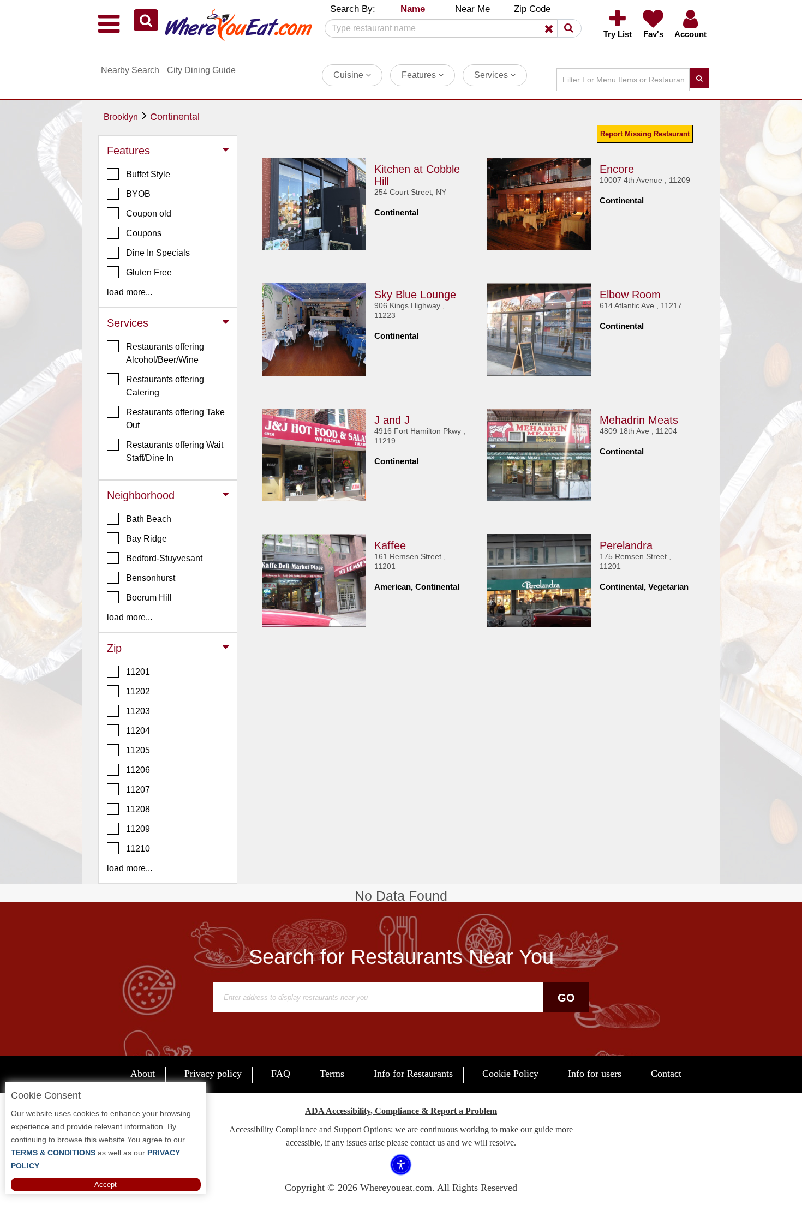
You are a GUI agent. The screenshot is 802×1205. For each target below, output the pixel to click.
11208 (138, 809)
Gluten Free (149, 272)
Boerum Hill (149, 597)
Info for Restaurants (413, 1073)
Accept (105, 1184)
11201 (138, 671)
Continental (175, 116)
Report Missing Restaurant (645, 134)
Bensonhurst (150, 578)
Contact (666, 1073)
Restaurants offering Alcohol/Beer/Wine (165, 353)
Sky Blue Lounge (415, 295)
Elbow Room (630, 295)
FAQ (280, 1073)
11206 (138, 770)
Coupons (143, 233)
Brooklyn (121, 117)
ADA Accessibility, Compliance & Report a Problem (401, 1111)
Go (566, 998)
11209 (138, 829)
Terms (332, 1073)
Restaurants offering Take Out (175, 418)
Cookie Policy (510, 1073)
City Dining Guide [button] (201, 70)
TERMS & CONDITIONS (53, 1152)
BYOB (138, 194)
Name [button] (412, 9)
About (142, 1073)
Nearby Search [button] (130, 70)
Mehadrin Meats (639, 420)
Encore (617, 169)
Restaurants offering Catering (165, 386)
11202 (138, 691)
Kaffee (390, 545)
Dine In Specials (158, 252)
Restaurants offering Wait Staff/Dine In (174, 451)
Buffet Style (148, 174)
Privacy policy (213, 1073)
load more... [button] (129, 292)
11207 (138, 789)
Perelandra (626, 545)
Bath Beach (148, 519)
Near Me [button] (472, 9)
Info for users (594, 1073)
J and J (392, 420)
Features (420, 75)
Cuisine (349, 75)
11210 (138, 848)
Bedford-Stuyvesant (164, 558)
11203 (138, 711)
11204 (138, 730)
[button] (146, 20)
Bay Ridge (146, 538)
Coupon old (148, 213)
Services (492, 75)
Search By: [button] (352, 9)
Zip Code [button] (532, 9)
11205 (138, 750)
